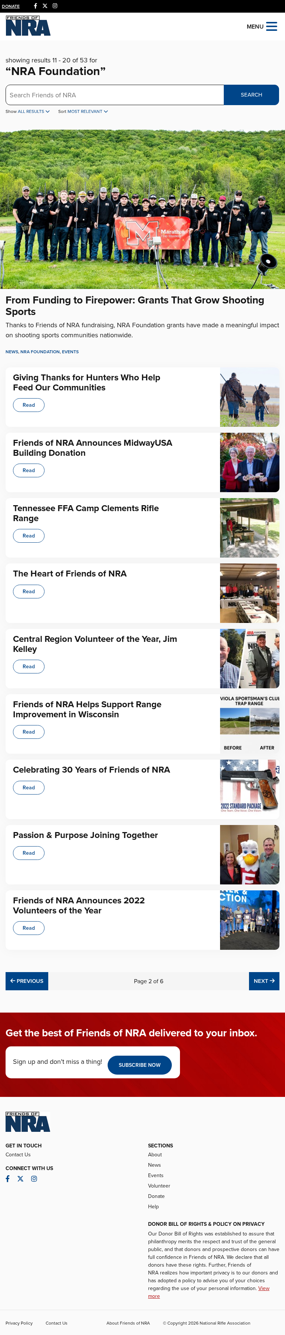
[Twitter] (45, 6)
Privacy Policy (19, 1323)
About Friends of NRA (128, 1323)
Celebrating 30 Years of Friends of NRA (91, 769)
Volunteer (159, 1186)
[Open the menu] (272, 25)
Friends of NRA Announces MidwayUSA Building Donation (92, 448)
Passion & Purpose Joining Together (85, 835)
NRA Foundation (40, 351)
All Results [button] (31, 111)
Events (70, 351)
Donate (11, 6)
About (155, 1155)
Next (266, 980)
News (12, 351)
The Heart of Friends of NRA (70, 573)
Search (251, 94)
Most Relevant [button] (86, 111)
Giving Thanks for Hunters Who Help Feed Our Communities (86, 382)
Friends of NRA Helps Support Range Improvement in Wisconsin (87, 709)
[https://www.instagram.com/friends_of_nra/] (55, 6)
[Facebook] (35, 6)
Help (153, 1207)
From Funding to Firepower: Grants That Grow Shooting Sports (135, 306)
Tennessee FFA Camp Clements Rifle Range (86, 513)
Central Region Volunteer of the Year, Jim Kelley (95, 644)
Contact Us (18, 1155)
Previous (29, 980)
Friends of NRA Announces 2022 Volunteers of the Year (79, 905)
